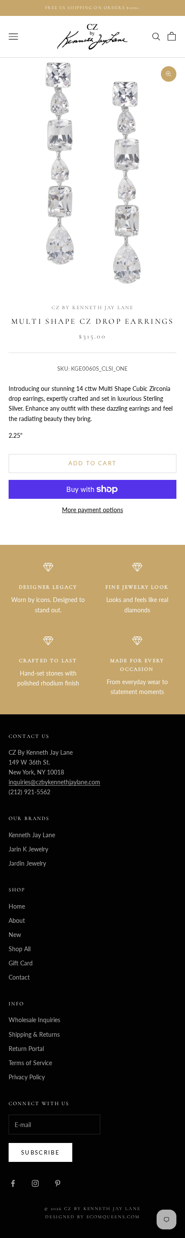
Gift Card (21, 963)
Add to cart (92, 463)
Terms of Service (30, 1062)
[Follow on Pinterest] (57, 1183)
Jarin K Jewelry (28, 849)
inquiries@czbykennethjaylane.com (54, 782)
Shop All (20, 948)
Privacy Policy (27, 1077)
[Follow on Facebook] (13, 1183)
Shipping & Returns (34, 1034)
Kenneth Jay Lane (32, 835)
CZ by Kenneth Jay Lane (93, 307)
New (15, 934)
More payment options (92, 509)
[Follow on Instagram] (35, 1183)
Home (17, 906)
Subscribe (40, 1152)
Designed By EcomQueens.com (92, 1217)
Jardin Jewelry (27, 863)
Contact (19, 977)
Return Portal (26, 1048)
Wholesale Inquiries (34, 1019)
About (17, 920)
